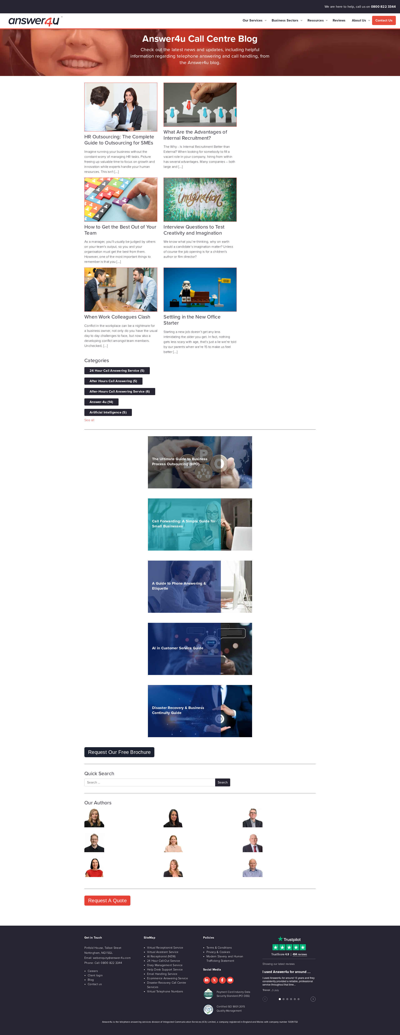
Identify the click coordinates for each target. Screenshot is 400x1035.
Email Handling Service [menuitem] (162, 974)
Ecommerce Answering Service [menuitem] (167, 978)
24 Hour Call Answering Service (117, 371)
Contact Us (384, 20)
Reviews (339, 20)
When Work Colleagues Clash (117, 317)
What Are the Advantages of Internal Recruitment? (195, 135)
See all (89, 420)
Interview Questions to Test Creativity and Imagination (194, 230)
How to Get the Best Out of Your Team (120, 230)
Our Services (253, 20)
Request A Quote (107, 900)
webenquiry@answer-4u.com (112, 958)
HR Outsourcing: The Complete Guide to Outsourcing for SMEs (119, 140)
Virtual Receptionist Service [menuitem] (165, 947)
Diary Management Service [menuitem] (164, 965)
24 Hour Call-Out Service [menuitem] (163, 961)
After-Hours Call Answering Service (120, 391)
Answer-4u (101, 402)
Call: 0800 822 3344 (108, 963)
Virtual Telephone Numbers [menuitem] (165, 991)
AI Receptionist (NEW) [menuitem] (161, 956)
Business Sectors (285, 20)
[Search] (222, 782)
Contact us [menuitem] (95, 984)
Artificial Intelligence (108, 412)
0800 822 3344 (383, 7)
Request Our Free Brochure (119, 752)
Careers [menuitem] (93, 971)
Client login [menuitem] (95, 975)
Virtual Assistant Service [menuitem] (162, 952)
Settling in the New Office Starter (192, 320)
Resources (316, 20)
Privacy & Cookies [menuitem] (218, 952)
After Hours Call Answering (113, 381)
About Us (359, 20)
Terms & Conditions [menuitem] (219, 947)
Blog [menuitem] (91, 980)
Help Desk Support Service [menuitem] (165, 969)
